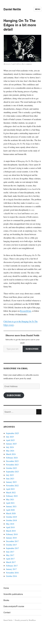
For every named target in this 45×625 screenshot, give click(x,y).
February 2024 (12, 457)
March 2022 (11, 492)
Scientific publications (13, 594)
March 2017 (11, 562)
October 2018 (11, 520)
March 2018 (11, 530)
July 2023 (10, 475)
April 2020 (10, 510)
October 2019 (11, 517)
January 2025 (11, 443)
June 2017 (10, 551)
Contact (7, 612)
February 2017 (12, 565)
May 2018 (10, 523)
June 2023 (10, 478)
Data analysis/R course (14, 606)
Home (6, 588)
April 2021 (10, 503)
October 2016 (11, 576)
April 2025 (10, 440)
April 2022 (10, 489)
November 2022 (12, 485)
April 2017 (10, 558)
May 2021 (10, 499)
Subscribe (32, 348)
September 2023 (12, 471)
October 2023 (11, 468)
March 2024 (11, 454)
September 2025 (12, 433)
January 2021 (11, 506)
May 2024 (10, 450)
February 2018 (12, 534)
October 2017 (11, 544)
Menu (37, 9)
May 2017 (10, 555)
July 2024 (10, 447)
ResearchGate (25, 311)
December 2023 (12, 461)
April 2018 (10, 527)
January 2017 (11, 569)
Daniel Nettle (12, 9)
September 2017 (12, 548)
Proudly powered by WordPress (25, 620)
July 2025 (10, 436)
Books (6, 600)
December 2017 (12, 541)
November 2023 (12, 464)
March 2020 (11, 513)
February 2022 (12, 496)
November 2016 (12, 572)
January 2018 (11, 537)
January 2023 (11, 482)
